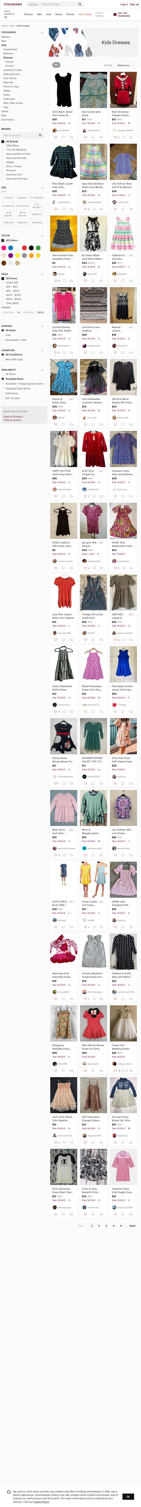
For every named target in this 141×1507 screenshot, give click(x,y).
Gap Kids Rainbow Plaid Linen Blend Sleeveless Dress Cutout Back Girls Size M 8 (92, 185)
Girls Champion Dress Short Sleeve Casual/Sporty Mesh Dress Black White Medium (63, 1190)
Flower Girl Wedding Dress (120, 1047)
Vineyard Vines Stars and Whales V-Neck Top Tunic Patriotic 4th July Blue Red (122, 472)
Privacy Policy (41, 1501)
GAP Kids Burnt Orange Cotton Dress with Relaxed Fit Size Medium (93, 1118)
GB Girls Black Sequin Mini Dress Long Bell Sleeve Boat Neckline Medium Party (122, 400)
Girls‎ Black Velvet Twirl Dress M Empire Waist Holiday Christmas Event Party (63, 113)
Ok (128, 1496)
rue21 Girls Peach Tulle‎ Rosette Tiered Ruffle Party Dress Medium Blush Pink (63, 1118)
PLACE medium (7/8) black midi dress (61, 544)
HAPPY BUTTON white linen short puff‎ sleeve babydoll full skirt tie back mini (62, 472)
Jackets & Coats (12, 69)
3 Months (37, 214)
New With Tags (14, 359)
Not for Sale (13, 398)
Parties (70, 14)
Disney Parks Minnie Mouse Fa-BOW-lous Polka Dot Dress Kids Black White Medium (62, 760)
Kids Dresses (23, 25)
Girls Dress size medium (91, 329)
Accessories (10, 49)
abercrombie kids (16, 158)
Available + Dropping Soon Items (25, 383)
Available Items (14, 378)
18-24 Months (23, 214)
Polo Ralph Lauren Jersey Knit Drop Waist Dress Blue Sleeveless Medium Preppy (122, 688)
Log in (124, 4)
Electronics (7, 119)
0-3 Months (37, 197)
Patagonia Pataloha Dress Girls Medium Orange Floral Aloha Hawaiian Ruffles (61, 1047)
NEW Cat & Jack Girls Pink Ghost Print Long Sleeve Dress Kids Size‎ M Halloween (59, 831)
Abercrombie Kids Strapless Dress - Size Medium (62, 257)
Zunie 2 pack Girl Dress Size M (89, 903)
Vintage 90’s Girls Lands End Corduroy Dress (92, 616)
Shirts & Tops (11, 86)
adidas (10, 162)
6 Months (8, 222)
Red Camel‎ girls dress (91, 113)
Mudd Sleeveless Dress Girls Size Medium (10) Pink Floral (92, 688)
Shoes (6, 90)
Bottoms (8, 53)
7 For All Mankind (16, 149)
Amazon (10, 170)
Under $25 (12, 282)
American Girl (14, 174)
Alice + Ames (13, 166)
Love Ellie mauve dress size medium (63, 616)
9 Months (23, 222)
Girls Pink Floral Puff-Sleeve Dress (122, 760)
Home (58, 14)
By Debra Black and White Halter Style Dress (91, 257)
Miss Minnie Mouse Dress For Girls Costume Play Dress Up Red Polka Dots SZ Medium (93, 1047)
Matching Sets (11, 74)
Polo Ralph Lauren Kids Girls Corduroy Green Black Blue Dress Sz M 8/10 (62, 185)
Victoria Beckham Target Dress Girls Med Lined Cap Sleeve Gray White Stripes (92, 975)
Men (39, 14)
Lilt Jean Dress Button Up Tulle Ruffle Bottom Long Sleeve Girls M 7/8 (122, 1118)
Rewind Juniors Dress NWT (118, 329)
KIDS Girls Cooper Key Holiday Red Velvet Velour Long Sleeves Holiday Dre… (89, 472)
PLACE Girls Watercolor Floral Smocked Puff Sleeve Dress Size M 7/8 (122, 544)
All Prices (11, 278)
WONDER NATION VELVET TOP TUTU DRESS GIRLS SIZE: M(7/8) (93, 760)
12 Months (36, 222)
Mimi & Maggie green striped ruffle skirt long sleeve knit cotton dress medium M (92, 831)
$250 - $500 (13, 299)
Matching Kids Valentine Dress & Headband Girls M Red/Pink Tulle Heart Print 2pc (62, 975)
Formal (10, 65)
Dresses (8, 57)
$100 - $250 (13, 295)
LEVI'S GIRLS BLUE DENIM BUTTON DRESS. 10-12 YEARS (59, 903)
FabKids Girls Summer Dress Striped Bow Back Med (119, 257)
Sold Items (12, 393)
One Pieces (10, 78)
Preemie (8, 197)
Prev (80, 1225)
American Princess (17, 178)
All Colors (12, 240)
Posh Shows (85, 14)
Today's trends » (12, 420)
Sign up (134, 4)
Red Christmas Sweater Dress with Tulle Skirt (120, 113)
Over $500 (12, 303)
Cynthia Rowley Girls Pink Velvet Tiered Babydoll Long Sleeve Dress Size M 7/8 (63, 329)
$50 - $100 (12, 290)
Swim (6, 94)
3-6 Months (8, 206)
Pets (3, 115)
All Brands (12, 141)
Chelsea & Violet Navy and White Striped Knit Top (121, 975)
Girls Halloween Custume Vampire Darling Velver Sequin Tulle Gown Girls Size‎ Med (93, 400)
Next (132, 1225)
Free (8, 335)
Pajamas (8, 82)
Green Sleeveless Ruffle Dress (62, 688)
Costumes (9, 98)
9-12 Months (37, 206)
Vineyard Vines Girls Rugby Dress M (122, 1190)
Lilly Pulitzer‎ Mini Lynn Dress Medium (122, 831)
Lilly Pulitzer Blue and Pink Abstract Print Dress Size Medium (122, 185)
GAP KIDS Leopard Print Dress (118, 616)
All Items (11, 330)
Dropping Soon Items (18, 388)
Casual (9, 61)
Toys (6, 107)
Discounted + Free (16, 339)
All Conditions (14, 354)
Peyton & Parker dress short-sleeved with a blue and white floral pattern (59, 400)
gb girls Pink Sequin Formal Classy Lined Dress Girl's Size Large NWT (89, 544)
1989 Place (12, 145)
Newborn (22, 197)
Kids (48, 14)
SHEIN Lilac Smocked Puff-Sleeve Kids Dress (122, 903)
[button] (34, 4)
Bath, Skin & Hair (13, 103)
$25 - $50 (12, 286)
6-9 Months (23, 206)
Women (28, 14)
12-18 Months (8, 214)
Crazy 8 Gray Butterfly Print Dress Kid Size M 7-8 (93, 1190)
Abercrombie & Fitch (18, 153)
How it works (99, 14)
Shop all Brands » (13, 416)
